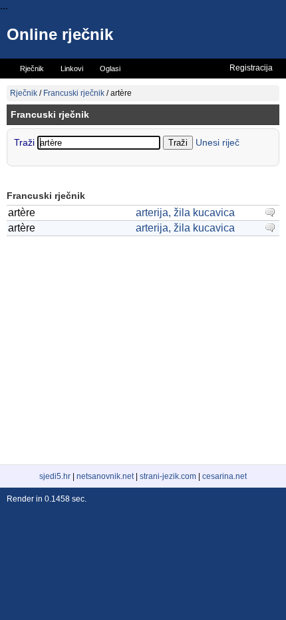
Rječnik (23, 93)
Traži (25, 142)
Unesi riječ (217, 142)
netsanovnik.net (105, 476)
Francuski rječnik (73, 93)
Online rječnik (60, 34)
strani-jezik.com (168, 476)
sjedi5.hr (55, 476)
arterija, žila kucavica (185, 212)
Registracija (251, 68)
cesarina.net (224, 476)
